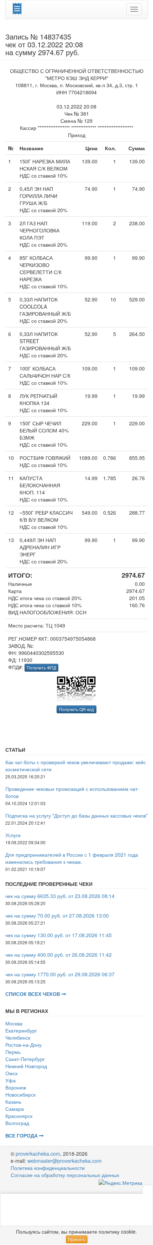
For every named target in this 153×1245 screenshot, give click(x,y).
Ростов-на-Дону (23, 1044)
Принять (76, 1239)
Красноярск (18, 1115)
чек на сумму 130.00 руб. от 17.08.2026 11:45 (58, 935)
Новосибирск (20, 1094)
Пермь (13, 1051)
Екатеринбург (21, 1030)
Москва (13, 1023)
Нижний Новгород (26, 1066)
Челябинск (17, 1037)
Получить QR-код (76, 709)
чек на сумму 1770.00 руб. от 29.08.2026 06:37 (60, 974)
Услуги (13, 835)
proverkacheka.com (38, 1153)
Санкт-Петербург (25, 1058)
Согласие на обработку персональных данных (65, 1174)
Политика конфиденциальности (48, 1167)
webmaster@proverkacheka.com (64, 1160)
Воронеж (15, 1087)
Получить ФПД (41, 667)
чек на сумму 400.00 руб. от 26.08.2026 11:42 (58, 954)
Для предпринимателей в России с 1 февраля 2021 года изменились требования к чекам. (71, 858)
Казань (13, 1101)
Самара (14, 1108)
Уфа (10, 1080)
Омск (11, 1073)
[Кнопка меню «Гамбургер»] (134, 9)
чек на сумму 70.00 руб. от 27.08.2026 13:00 (57, 915)
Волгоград (17, 1122)
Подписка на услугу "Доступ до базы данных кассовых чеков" (76, 815)
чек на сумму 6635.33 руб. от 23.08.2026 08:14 (60, 895)
